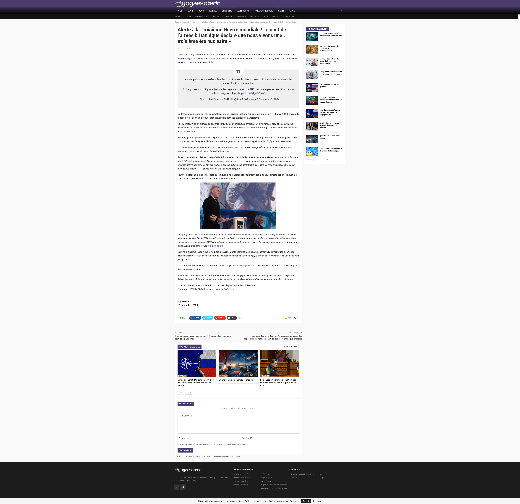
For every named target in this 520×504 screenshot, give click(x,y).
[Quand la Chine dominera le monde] (238, 363)
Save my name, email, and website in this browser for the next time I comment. (213, 444)
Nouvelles (182, 376)
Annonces (216, 17)
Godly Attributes (243, 481)
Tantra (213, 11)
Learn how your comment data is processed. (223, 457)
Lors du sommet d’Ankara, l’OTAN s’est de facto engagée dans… (330, 112)
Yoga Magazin (266, 478)
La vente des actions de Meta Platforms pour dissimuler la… (329, 61)
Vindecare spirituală (240, 485)
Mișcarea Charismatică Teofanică (274, 485)
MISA (266, 17)
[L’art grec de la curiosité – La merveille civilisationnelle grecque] (312, 49)
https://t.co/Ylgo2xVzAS (251, 93)
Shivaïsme (227, 11)
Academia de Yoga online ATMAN (274, 488)
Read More (317, 501)
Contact (275, 17)
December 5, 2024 (269, 99)
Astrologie (243, 11)
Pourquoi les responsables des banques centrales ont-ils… (331, 35)
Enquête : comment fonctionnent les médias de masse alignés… (331, 99)
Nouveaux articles (291, 17)
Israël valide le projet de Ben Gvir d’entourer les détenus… (329, 125)
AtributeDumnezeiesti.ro (242, 478)
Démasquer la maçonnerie (197, 17)
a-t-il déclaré (216, 245)
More (292, 11)
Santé (281, 11)
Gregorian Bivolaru (268, 481)
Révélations (255, 17)
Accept (306, 501)
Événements (241, 17)
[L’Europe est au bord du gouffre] (312, 87)
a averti (259, 54)
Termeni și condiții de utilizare (302, 474)
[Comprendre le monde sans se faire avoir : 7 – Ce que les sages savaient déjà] (312, 74)
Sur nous (228, 17)
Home (180, 11)
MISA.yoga (265, 474)
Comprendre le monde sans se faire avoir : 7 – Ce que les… (331, 74)
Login (191, 11)
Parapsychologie (264, 11)
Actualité (179, 17)
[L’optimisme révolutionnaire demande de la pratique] (312, 151)
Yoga (201, 11)
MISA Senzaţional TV (241, 474)
